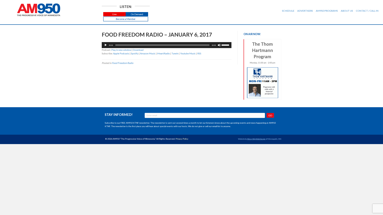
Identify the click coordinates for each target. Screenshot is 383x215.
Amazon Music (147, 53)
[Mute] (219, 45)
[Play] (105, 45)
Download (138, 49)
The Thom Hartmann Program (262, 52)
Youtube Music (188, 53)
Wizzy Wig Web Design (256, 139)
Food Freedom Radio (122, 63)
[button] (114, 14)
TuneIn (174, 53)
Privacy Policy (181, 139)
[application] (166, 45)
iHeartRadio (163, 53)
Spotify (134, 53)
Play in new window (121, 49)
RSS (199, 53)
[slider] (226, 44)
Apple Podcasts (121, 53)
